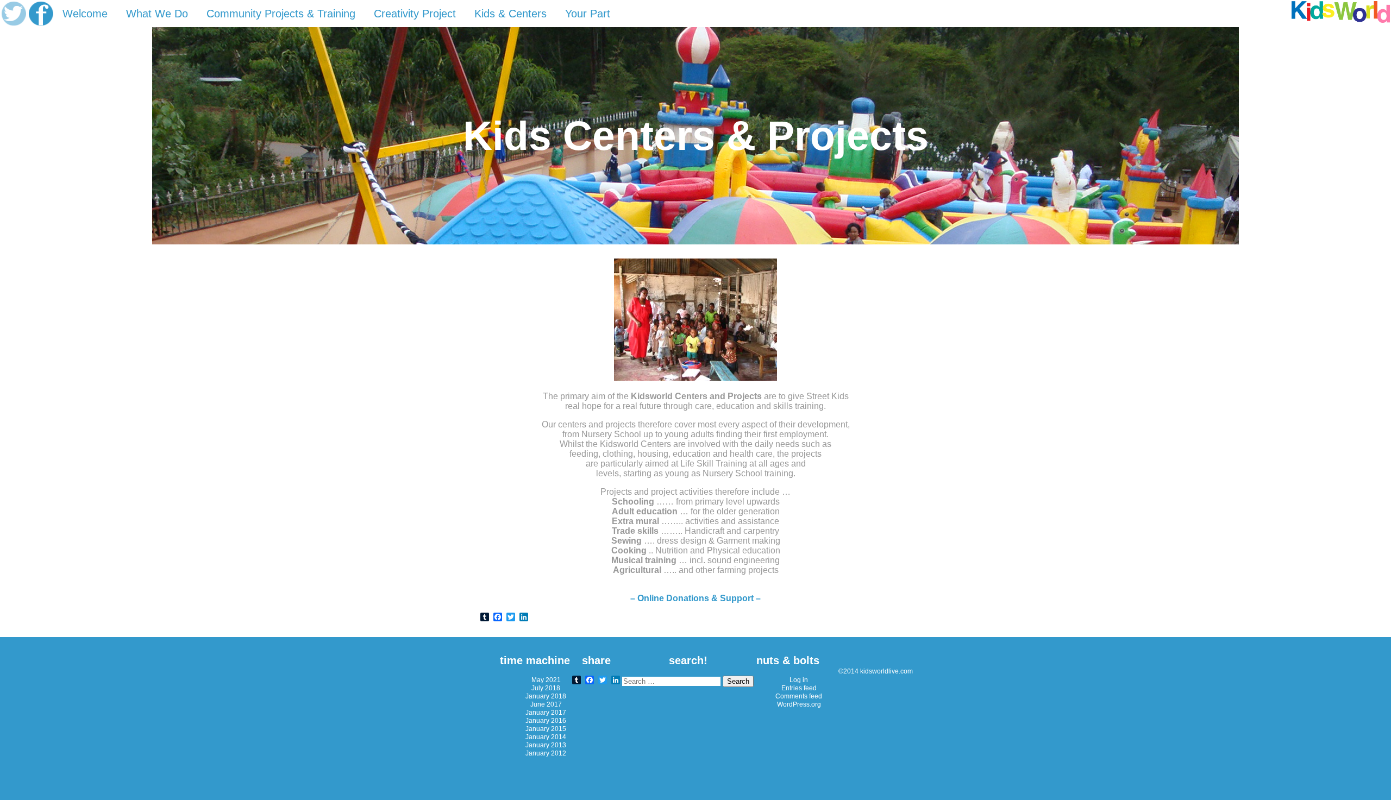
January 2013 (545, 744)
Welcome (85, 14)
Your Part (587, 14)
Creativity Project (415, 14)
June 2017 (546, 704)
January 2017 (545, 712)
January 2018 (545, 696)
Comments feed (798, 696)
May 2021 (546, 679)
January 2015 (545, 728)
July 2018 (545, 687)
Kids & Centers (510, 14)
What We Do (157, 14)
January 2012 (545, 753)
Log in (799, 679)
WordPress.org (799, 704)
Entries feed (799, 687)
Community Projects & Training (280, 14)
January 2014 (545, 736)
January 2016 (545, 720)
